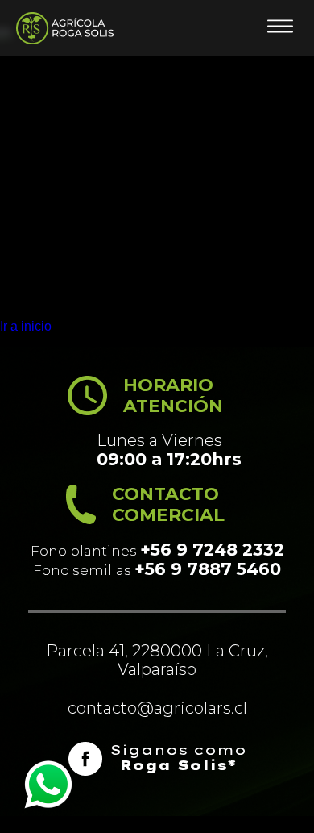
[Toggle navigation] (280, 28)
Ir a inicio (26, 326)
